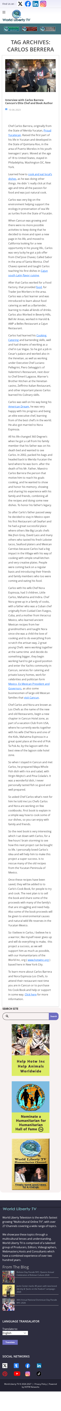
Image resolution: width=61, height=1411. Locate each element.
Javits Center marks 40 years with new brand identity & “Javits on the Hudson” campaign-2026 (37, 1289)
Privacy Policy (40, 1384)
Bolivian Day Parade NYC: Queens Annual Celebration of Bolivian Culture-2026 (35, 1273)
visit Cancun (31, 697)
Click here (31, 994)
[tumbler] (16, 1365)
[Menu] (4, 12)
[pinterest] (4, 1373)
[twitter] (4, 1365)
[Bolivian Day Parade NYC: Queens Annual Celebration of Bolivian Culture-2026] (8, 1277)
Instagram (43, 4)
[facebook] (27, 1365)
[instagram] (27, 1373)
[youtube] (17, 1373)
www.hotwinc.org (38, 960)
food (39, 287)
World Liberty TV (11, 1384)
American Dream (18, 406)
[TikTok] (39, 1373)
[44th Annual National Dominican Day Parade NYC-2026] (8, 1304)
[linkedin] (39, 1365)
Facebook (28, 4)
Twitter (20, 4)
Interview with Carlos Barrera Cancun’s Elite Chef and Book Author (29, 101)
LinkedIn (36, 4)
